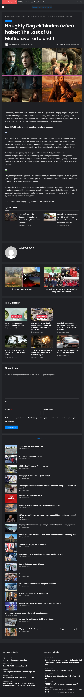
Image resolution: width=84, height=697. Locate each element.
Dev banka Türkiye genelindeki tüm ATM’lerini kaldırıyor (41, 554)
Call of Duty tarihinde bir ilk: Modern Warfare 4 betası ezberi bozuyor (42, 352)
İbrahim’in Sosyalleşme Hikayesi (31, 564)
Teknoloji (17, 16)
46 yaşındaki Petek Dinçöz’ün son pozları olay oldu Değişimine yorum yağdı (49, 629)
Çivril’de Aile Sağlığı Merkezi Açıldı (32, 544)
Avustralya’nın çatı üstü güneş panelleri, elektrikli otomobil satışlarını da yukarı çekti (41, 326)
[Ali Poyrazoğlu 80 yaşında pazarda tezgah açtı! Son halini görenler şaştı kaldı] (11, 518)
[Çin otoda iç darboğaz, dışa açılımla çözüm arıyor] (68, 341)
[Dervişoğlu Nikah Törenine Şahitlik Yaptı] (11, 479)
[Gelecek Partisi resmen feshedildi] (11, 498)
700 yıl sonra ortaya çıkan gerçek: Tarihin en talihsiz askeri (15, 352)
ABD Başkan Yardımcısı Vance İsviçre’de (35, 466)
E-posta (8, 409)
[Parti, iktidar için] (11, 577)
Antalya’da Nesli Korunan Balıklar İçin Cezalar (37, 619)
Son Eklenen (42, 438)
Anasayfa (9, 16)
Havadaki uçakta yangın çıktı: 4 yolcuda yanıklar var (40, 505)
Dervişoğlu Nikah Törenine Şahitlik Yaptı (34, 476)
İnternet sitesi (48, 409)
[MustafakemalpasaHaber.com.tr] (42, 7)
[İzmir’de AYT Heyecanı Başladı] (11, 459)
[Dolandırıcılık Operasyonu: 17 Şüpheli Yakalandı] (11, 587)
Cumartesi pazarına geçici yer (31, 446)
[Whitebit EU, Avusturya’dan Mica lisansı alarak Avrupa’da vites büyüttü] (11, 538)
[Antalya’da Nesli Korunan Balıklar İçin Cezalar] (11, 622)
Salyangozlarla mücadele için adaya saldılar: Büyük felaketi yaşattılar (47, 525)
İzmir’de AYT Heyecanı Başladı (31, 456)
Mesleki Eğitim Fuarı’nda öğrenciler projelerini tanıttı (40, 603)
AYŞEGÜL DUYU (14, 44)
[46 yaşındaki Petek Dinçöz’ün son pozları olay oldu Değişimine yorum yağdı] (11, 632)
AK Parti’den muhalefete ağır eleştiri (33, 593)
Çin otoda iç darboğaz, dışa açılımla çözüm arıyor (68, 351)
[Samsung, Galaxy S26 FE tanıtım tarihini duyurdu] (16, 314)
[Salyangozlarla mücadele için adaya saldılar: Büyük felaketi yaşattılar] (11, 528)
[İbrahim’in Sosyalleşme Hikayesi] (11, 567)
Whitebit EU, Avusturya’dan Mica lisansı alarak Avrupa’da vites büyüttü (47, 535)
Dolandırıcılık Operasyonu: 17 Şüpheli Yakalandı (37, 584)
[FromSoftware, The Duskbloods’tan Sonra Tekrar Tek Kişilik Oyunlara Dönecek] (11, 217)
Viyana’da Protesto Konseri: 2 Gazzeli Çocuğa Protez (26, 613)
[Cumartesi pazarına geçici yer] (11, 449)
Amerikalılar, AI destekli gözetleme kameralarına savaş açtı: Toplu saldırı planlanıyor (67, 326)
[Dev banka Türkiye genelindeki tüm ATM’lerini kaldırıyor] (11, 557)
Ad (6, 401)
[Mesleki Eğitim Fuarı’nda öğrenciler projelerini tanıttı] (11, 606)
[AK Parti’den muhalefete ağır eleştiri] (11, 596)
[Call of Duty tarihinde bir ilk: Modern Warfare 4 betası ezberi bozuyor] (42, 341)
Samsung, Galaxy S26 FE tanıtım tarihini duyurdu (14, 324)
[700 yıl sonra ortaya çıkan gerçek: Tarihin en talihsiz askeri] (16, 341)
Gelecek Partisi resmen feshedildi (32, 495)
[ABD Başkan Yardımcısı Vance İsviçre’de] (11, 469)
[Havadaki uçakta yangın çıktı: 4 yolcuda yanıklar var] (11, 508)
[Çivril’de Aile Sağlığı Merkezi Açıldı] (11, 547)
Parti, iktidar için (25, 574)
